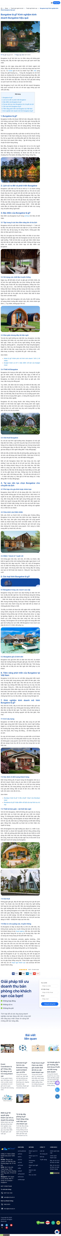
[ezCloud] (8, 1148)
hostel (10, 70)
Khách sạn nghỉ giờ (33, 1166)
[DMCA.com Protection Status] (5, 1235)
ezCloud (27, 216)
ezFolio (20, 1154)
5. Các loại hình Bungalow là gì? (11, 106)
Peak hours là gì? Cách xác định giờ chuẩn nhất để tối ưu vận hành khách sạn (38, 1067)
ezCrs (19, 1156)
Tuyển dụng (43, 1159)
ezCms (20, 1159)
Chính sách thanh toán (53, 1156)
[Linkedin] (6, 1225)
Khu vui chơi (32, 1175)
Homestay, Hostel (32, 1161)
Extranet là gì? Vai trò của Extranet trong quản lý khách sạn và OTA (21, 1067)
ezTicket (20, 1165)
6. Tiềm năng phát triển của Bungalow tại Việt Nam (17, 108)
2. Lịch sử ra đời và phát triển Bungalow (14, 100)
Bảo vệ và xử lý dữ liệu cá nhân (54, 1161)
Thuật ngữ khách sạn (31, 8)
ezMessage (21, 1179)
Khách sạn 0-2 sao (33, 1152)
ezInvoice (21, 1176)
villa (35, 70)
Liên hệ (42, 1151)
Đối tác (42, 1156)
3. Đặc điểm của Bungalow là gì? (11, 102)
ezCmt (20, 1162)
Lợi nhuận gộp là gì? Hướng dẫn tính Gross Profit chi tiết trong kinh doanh (53, 1067)
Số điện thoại (45, 989)
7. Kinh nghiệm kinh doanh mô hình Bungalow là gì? (17, 111)
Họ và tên (44, 983)
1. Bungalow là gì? (7, 97)
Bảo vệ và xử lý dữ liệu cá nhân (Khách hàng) (54, 1167)
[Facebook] (2, 1225)
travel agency (20, 931)
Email (42, 996)
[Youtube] (11, 1225)
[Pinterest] (6, 1227)
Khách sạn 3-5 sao (33, 1156)
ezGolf (20, 1171)
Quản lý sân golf (32, 1171)
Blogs (6, 8)
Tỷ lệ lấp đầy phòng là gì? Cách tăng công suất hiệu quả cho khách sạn (22, 1119)
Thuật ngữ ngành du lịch (17, 8)
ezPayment (21, 1174)
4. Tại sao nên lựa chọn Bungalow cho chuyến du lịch (18, 104)
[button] (15, 973)
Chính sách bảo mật (54, 1152)
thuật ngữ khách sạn (18, 962)
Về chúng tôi (43, 1154)
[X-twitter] (2, 1227)
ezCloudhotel (22, 1151)
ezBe (19, 1168)
